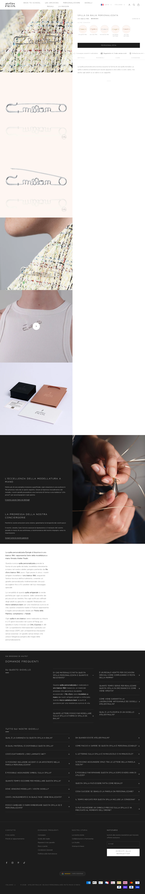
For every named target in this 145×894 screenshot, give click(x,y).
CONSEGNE (135, 58)
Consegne (42, 835)
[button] (114, 53)
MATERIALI (100, 58)
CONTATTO (10, 830)
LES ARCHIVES (52, 3)
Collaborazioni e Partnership (82, 839)
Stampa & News (78, 846)
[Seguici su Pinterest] (18, 863)
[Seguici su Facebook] (6, 863)
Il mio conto (10, 835)
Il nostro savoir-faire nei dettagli (17, 500)
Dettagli (81, 58)
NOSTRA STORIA (79, 830)
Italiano (119, 4)
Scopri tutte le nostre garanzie (16, 538)
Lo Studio (76, 842)
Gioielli (88, 3)
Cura (118, 58)
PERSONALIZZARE (71, 3)
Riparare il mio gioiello (46, 842)
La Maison (63, 6)
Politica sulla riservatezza (47, 854)
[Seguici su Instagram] (12, 863)
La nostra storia (78, 835)
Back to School (32, 3)
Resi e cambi (42, 846)
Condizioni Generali (45, 850)
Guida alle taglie (44, 839)
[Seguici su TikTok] (24, 863)
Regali (50, 6)
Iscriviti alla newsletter (123, 852)
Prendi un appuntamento (14, 839)
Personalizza (108, 45)
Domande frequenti (48, 830)
